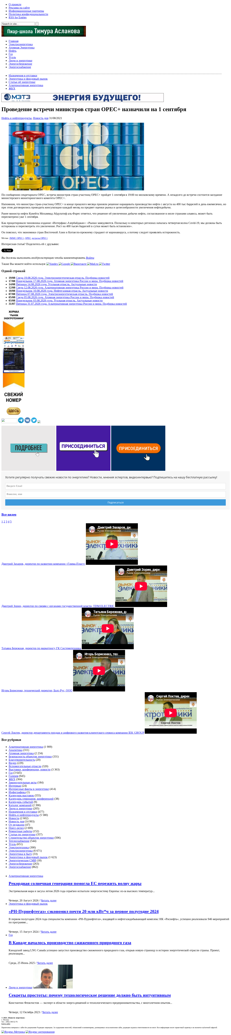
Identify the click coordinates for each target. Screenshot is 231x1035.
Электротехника (19, 847)
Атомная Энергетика (21, 47)
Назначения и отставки (23, 75)
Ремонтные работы (20, 831)
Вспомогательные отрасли (25, 766)
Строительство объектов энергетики (31, 837)
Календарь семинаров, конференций (31, 798)
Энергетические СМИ (22, 860)
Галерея (13, 776)
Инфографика (17, 792)
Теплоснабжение (19, 840)
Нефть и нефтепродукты (16, 118)
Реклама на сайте (19, 7)
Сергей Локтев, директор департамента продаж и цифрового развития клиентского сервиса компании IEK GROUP (72, 732)
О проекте (15, 4)
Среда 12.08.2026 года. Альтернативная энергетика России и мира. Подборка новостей (69, 287)
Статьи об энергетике (22, 82)
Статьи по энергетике (22, 834)
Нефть (12, 50)
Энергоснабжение (20, 67)
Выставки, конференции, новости (30, 769)
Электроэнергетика (21, 44)
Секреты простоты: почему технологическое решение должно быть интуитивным (90, 995)
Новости (14, 818)
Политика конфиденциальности (28, 14)
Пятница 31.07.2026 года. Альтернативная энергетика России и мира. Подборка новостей (71, 303)
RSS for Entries (18, 17)
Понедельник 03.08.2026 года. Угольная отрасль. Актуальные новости (59, 300)
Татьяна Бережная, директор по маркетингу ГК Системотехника (41, 648)
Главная (13, 41)
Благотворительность (22, 759)
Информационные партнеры (26, 10)
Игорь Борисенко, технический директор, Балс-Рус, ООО (36, 690)
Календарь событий (21, 801)
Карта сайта (5, 1024)
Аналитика (15, 750)
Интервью (15, 785)
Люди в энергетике (20, 60)
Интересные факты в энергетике (29, 789)
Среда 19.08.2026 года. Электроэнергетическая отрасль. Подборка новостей (63, 277)
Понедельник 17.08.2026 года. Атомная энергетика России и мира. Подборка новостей (69, 281)
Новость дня (40, 118)
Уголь (12, 57)
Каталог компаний (20, 805)
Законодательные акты (23, 782)
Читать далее (48, 900)
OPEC (28, 238)
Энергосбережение (20, 63)
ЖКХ (12, 88)
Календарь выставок (21, 795)
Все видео (8, 514)
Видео (12, 763)
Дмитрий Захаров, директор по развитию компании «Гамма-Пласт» (43, 563)
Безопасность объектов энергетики (30, 756)
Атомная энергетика (21, 753)
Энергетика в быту (20, 853)
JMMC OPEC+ (16, 238)
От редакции (17, 824)
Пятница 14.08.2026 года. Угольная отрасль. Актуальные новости (56, 284)
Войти (90, 257)
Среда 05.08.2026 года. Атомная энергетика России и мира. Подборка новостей (65, 297)
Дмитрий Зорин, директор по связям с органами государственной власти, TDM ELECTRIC (57, 606)
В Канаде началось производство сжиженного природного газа (70, 942)
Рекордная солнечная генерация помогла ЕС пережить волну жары (75, 883)
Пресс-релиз (16, 827)
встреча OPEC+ (40, 238)
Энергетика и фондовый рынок (28, 78)
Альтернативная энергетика (26, 85)
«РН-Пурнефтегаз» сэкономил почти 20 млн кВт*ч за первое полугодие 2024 (84, 911)
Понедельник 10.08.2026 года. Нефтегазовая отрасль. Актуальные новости (62, 290)
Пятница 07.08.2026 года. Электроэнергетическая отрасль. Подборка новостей (64, 294)
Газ (11, 54)
